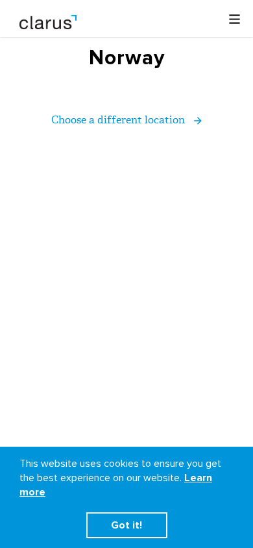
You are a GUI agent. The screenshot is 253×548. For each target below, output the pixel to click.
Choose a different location (119, 120)
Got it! (126, 525)
